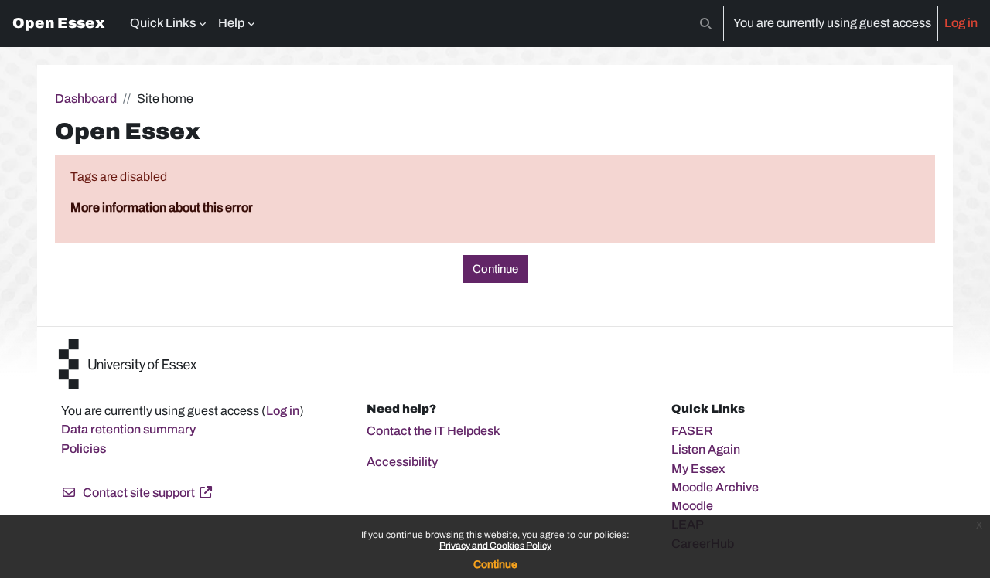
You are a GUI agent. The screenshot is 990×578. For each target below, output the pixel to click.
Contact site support (139, 492)
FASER (692, 430)
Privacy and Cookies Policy (495, 545)
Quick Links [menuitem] (163, 22)
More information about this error (161, 207)
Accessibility (402, 461)
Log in (961, 22)
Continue (495, 564)
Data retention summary (128, 429)
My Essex (698, 468)
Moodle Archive (715, 487)
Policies (83, 448)
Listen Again (705, 449)
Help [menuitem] (231, 22)
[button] (705, 23)
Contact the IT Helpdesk (433, 430)
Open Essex (58, 23)
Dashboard (86, 98)
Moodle (692, 505)
